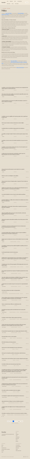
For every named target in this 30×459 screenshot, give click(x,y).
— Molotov (3, 354)
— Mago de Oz (3, 343)
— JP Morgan (3, 379)
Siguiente (19, 421)
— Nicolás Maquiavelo (4, 365)
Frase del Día (16, 3)
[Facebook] (26, 456)
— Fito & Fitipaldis (4, 360)
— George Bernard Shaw (4, 266)
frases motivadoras (21, 13)
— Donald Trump (4, 305)
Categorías (11, 1)
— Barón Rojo (3, 349)
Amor (14, 365)
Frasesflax (3, 2)
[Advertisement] (15, 78)
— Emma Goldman (4, 338)
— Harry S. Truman (4, 373)
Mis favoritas (8, 3)
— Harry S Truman (4, 332)
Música (14, 343)
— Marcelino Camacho (4, 397)
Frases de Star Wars (18, 446)
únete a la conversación (20, 67)
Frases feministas (18, 386)
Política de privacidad (18, 450)
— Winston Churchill (4, 391)
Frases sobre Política (8, 13)
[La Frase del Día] (27, 456)
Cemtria (17, 449)
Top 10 (15, 1)
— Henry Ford (3, 409)
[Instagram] (24, 456)
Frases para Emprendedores (18, 373)
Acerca (13, 3)
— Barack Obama (4, 286)
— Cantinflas (3, 402)
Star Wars (3, 450)
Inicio (7, 1)
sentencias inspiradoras (5, 14)
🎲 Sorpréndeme (19, 1)
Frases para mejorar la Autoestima (14, 293)
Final (21, 421)
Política (15, 96)
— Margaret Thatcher (4, 312)
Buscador (17, 441)
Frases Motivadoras (13, 241)
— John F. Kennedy (4, 273)
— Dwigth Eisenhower (4, 300)
